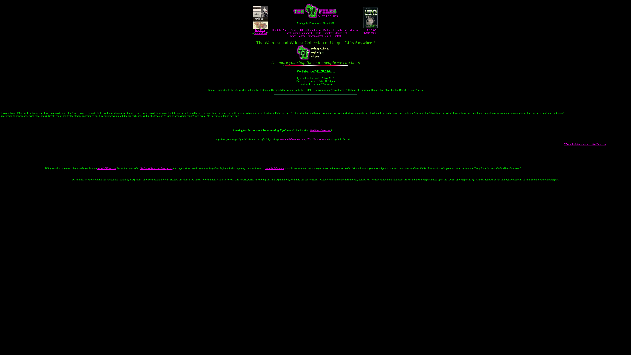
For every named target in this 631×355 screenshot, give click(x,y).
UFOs (303, 30)
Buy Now (260, 30)
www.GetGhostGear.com (292, 139)
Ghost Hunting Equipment (298, 33)
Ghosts (317, 33)
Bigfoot (327, 30)
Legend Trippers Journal (310, 36)
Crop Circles (314, 30)
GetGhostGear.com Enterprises (156, 168)
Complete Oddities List (335, 33)
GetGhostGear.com (320, 130)
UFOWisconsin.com (317, 139)
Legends (337, 30)
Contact (337, 36)
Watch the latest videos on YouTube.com (585, 144)
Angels (294, 30)
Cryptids (276, 30)
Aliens (285, 30)
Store (293, 36)
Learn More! (260, 33)
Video (328, 36)
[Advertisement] (282, 150)
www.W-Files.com (106, 168)
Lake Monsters (351, 30)
